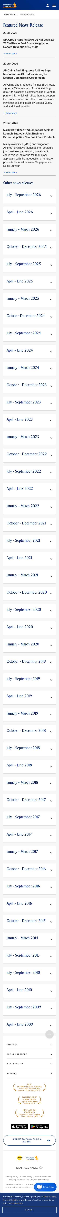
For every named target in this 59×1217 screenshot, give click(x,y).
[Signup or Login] (51, 5)
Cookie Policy (16, 1203)
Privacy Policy (50, 1196)
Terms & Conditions (11, 1200)
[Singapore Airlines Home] (10, 9)
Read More (11, 53)
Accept (29, 1209)
